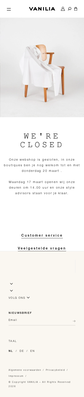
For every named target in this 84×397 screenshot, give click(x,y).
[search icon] (69, 9)
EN (32, 350)
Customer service (42, 236)
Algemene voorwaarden (25, 370)
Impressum (16, 376)
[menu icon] (9, 9)
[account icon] (63, 9)
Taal (13, 341)
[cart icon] (75, 9)
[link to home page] (42, 9)
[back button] (72, 321)
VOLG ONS (17, 297)
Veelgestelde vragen (42, 249)
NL (11, 351)
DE (22, 350)
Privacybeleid (55, 370)
